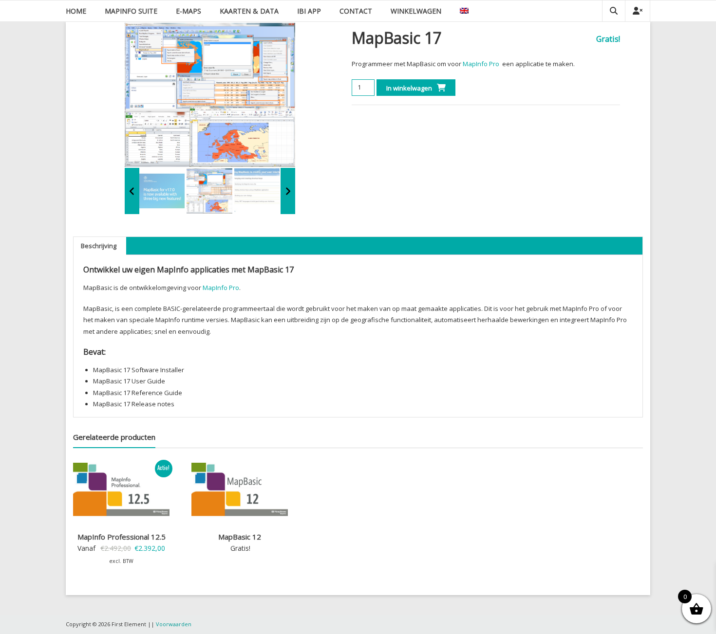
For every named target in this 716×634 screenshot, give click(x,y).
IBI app (309, 11)
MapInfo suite (131, 11)
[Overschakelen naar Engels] (464, 10)
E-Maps (188, 11)
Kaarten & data (249, 11)
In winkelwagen (409, 88)
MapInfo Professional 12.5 (121, 537)
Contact (355, 11)
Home (76, 11)
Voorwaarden (173, 624)
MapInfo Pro (481, 63)
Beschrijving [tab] (98, 245)
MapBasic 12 (239, 537)
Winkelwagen (416, 11)
